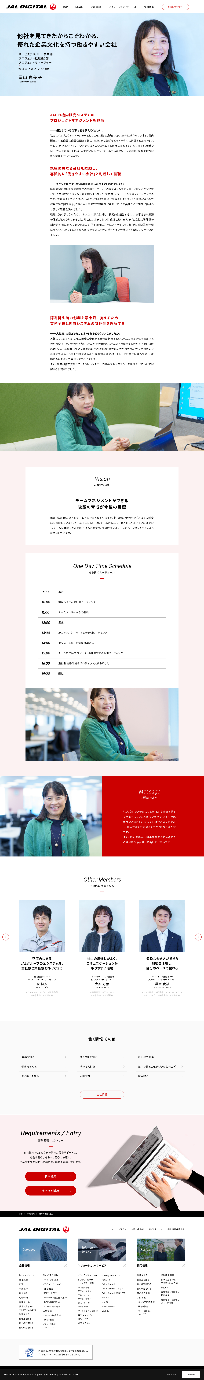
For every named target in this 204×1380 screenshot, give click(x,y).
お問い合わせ (175, 7)
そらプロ (106, 1280)
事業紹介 (23, 1289)
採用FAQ (143, 1076)
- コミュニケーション (52, 1284)
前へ (5, 937)
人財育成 (85, 1076)
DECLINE (171, 1374)
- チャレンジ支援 (51, 1280)
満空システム (84, 1323)
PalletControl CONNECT (113, 1293)
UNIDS (105, 1302)
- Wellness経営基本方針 (55, 1297)
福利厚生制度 (146, 1057)
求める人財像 (87, 1066)
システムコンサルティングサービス (86, 1281)
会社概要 (23, 1280)
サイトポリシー (156, 1229)
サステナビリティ (50, 1293)
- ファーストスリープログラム (51, 1326)
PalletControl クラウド (112, 1289)
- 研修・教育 (48, 1320)
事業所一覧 (24, 1302)
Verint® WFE (108, 1306)
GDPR (75, 1374)
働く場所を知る (30, 1076)
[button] (43, 1254)
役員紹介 (23, 1293)
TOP (21, 1214)
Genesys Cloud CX (111, 1275)
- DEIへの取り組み (51, 1302)
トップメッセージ (26, 1275)
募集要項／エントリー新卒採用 (171, 1294)
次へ (198, 937)
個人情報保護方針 (176, 1229)
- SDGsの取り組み (52, 1306)
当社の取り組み (50, 1275)
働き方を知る (29, 1066)
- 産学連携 (48, 1289)
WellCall (106, 1311)
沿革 (21, 1284)
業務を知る (28, 1057)
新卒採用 (51, 1176)
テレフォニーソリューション (85, 1297)
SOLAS (105, 1297)
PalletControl (108, 1284)
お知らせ (122, 1229)
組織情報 (23, 1297)
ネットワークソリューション (85, 1305)
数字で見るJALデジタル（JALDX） (157, 1066)
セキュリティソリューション (85, 1289)
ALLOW (191, 1374)
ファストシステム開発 (88, 1311)
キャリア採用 (50, 1190)
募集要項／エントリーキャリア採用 (171, 1301)
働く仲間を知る (88, 1057)
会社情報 (102, 1094)
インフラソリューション (88, 1275)
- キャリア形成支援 (52, 1315)
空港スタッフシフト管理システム (86, 1317)
